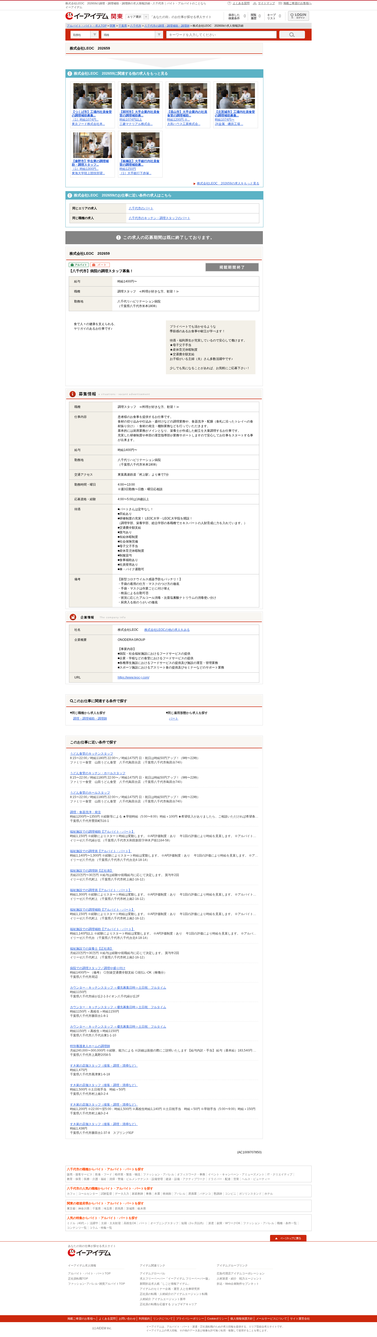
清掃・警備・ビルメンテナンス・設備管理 (136, 1179)
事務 (149, 1193)
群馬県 (119, 1208)
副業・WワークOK (228, 1223)
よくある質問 (241, 3)
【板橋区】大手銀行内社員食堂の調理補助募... (140, 162)
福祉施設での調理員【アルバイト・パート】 (101, 851)
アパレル (179, 1193)
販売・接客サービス (79, 1174)
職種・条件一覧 (287, 1223)
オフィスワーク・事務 (191, 1174)
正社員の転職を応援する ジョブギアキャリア (168, 1304)
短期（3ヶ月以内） (193, 1223)
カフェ (71, 1193)
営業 (236, 1179)
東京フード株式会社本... (88, 124)
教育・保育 (74, 1179)
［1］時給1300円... (85, 169)
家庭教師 (137, 1193)
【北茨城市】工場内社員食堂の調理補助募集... (235, 113)
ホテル (268, 1193)
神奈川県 (84, 1208)
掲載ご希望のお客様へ (297, 3)
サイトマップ (266, 3)
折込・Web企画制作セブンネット (238, 1283)
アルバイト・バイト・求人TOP (87, 25)
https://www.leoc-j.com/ (133, 677)
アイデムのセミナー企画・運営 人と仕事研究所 (170, 1288)
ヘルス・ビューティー (256, 1179)
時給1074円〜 (224, 119)
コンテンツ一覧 (77, 1227)
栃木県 (141, 1208)
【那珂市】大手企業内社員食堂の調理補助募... (140, 113)
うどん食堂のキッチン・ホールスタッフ (97, 773)
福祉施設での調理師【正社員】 (91, 870)
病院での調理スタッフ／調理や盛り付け (97, 968)
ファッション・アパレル (158, 1174)
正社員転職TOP (78, 1278)
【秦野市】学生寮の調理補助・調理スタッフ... (90, 162)
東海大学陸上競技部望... (88, 173)
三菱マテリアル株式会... (136, 124)
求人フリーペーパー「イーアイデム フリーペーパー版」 (175, 1278)
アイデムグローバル (152, 1273)
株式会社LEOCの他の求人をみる (167, 630)
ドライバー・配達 (219, 1179)
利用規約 (144, 1318)
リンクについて (163, 1318)
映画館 (167, 1193)
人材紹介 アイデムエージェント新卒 (163, 1299)
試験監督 (106, 1193)
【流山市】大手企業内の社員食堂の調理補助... (187, 113)
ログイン (298, 16)
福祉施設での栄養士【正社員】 (91, 948)
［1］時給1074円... (85, 119)
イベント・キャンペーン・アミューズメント (236, 1174)
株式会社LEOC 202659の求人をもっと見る (228, 183)
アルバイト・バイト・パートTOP (89, 1273)
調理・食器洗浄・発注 (85, 812)
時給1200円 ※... (178, 119)
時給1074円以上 (131, 119)
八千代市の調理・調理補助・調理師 (167, 25)
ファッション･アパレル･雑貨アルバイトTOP (96, 1283)
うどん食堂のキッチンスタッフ (91, 753)
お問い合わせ (127, 1318)
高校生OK (130, 1223)
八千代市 (135, 25)
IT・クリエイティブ (279, 1174)
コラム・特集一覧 (101, 1227)
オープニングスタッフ (164, 1223)
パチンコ (205, 1193)
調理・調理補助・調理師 (90, 718)
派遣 (211, 1223)
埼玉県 (108, 1208)
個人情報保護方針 (241, 1318)
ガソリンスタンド (250, 1193)
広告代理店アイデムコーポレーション (241, 1273)
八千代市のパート (141, 208)
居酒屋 (192, 1193)
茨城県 (130, 1208)
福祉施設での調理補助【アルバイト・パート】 (102, 831)
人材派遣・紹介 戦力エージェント (239, 1278)
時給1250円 (128, 169)
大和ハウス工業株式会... (183, 124)
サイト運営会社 (300, 1318)
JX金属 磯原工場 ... (229, 124)
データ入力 (122, 1193)
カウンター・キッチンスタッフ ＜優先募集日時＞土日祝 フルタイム (118, 987)
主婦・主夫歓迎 (111, 1223)
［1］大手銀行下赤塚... (135, 173)
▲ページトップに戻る (288, 1238)
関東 (112, 25)
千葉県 (122, 25)
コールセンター (88, 1193)
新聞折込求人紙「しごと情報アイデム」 (165, 1283)
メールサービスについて (271, 1318)
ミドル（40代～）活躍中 (82, 1223)
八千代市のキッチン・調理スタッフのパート (159, 218)
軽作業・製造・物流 (127, 1174)
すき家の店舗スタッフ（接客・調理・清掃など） (104, 1065)
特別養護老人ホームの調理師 (90, 1046)
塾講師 (218, 1193)
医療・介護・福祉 (95, 1179)
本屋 (157, 1193)
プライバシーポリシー (190, 1318)
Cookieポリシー (217, 1318)
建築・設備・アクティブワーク (185, 1179)
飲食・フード (103, 1174)
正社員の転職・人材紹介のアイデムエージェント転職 (173, 1293)
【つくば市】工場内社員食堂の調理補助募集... (92, 113)
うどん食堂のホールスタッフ (90, 792)
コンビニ (230, 1193)
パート (173, 718)
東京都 (71, 1208)
